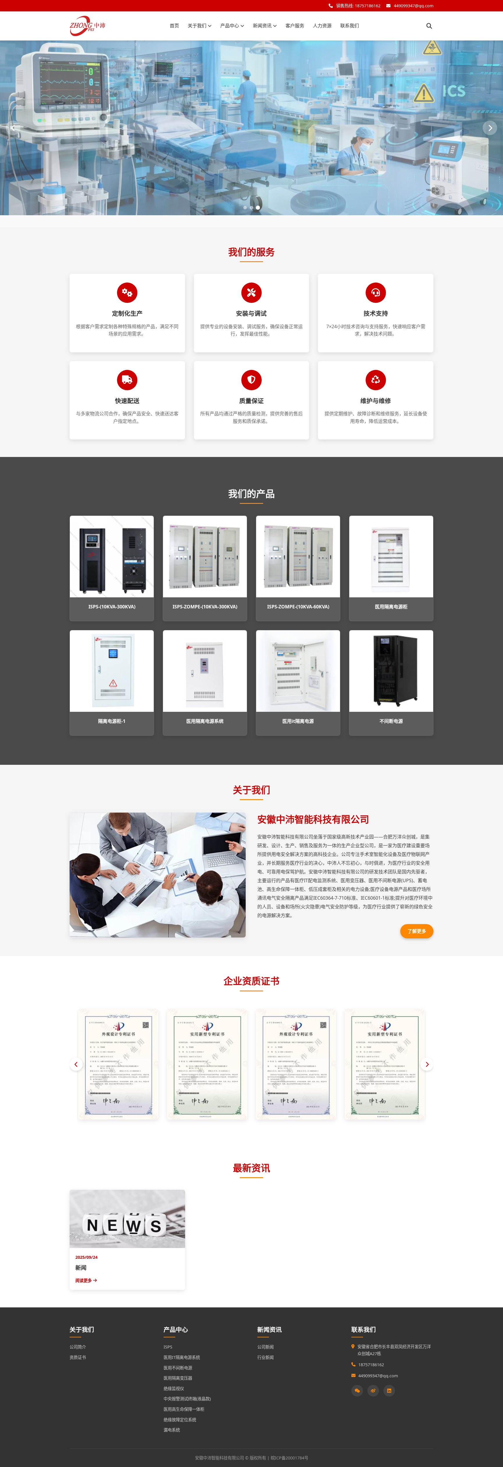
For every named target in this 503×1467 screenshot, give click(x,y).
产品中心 (229, 25)
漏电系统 (172, 1430)
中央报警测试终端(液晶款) (187, 1398)
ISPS (168, 1347)
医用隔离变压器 (178, 1378)
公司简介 (78, 1347)
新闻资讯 (262, 25)
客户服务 (295, 25)
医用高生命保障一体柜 (184, 1409)
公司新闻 (265, 1347)
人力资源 (322, 25)
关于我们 (197, 25)
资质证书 (78, 1357)
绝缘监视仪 (174, 1388)
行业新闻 (265, 1357)
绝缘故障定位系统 (180, 1419)
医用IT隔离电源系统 (182, 1357)
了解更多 (417, 931)
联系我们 (349, 25)
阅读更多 (83, 1280)
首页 (174, 25)
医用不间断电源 (178, 1368)
